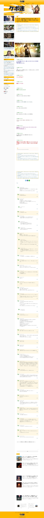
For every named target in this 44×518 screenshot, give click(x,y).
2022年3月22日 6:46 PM (22, 265)
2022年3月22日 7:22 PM (22, 287)
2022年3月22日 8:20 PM (22, 309)
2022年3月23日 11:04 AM (22, 227)
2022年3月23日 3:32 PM (22, 369)
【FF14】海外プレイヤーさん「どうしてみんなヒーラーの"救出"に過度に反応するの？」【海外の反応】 (9, 62)
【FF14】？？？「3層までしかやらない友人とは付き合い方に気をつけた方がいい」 (27, 155)
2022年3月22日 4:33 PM (22, 187)
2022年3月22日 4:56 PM (22, 211)
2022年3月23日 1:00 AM (22, 239)
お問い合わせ (27, 512)
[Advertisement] (27, 37)
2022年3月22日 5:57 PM (22, 255)
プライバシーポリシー (19, 512)
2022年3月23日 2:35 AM (22, 334)
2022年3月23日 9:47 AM (22, 221)
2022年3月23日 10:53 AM (22, 349)
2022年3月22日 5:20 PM (22, 233)
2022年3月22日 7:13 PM (22, 277)
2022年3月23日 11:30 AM (22, 354)
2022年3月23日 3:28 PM (22, 400)
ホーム (16, 512)
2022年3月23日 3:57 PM (22, 407)
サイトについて (23, 512)
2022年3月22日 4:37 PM (22, 194)
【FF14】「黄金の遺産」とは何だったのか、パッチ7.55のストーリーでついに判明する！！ (27, 158)
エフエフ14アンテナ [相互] (7, 86)
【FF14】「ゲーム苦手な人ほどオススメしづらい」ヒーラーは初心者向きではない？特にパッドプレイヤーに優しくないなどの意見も (9, 64)
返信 (37, 196)
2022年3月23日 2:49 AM (22, 340)
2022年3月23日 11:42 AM (22, 361)
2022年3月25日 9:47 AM (22, 418)
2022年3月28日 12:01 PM (22, 425)
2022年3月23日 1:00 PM (22, 380)
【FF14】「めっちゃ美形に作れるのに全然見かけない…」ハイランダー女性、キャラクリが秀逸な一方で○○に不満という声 (9, 68)
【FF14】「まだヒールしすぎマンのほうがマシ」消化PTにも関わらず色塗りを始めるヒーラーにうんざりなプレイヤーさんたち (30, 483)
